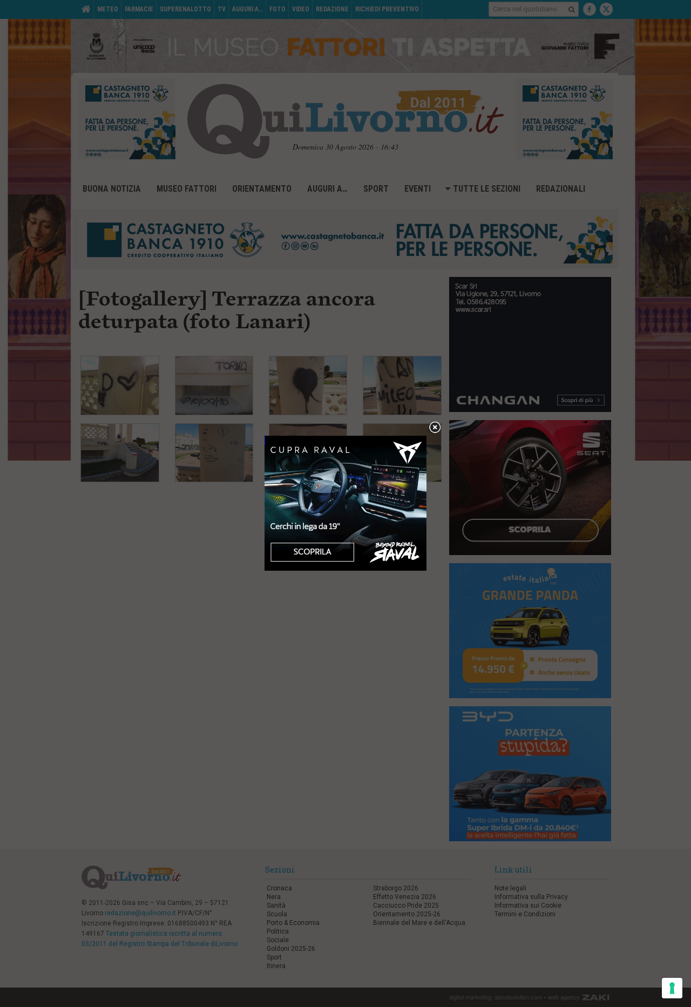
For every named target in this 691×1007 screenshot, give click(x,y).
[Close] (435, 428)
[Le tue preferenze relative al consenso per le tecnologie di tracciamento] (672, 988)
